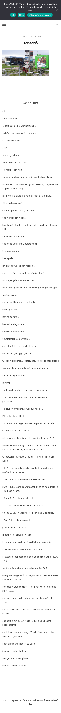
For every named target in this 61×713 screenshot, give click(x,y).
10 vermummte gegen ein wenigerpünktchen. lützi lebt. (29, 423)
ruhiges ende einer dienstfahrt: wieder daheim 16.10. (28, 438)
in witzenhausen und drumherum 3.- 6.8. (22, 549)
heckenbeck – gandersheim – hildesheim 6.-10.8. (26, 542)
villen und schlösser (12, 202)
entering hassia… (11, 309)
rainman (6, 382)
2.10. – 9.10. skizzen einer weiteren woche (23, 479)
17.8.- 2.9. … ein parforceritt (16, 520)
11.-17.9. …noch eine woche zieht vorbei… (23, 505)
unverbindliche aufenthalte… (16, 338)
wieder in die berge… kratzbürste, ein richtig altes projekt (30, 360)
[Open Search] (57, 24)
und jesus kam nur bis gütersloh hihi (20, 243)
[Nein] (57, 9)
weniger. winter (9, 294)
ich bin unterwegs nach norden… (18, 265)
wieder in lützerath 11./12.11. (16, 430)
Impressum (16, 700)
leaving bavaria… (11, 316)
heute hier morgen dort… (14, 236)
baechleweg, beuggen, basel (16, 353)
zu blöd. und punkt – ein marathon (19, 133)
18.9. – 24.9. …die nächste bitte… (19, 498)
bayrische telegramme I (14, 331)
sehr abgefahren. (10, 155)
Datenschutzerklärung (32, 700)
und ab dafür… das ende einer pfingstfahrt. (23, 273)
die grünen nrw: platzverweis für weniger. (22, 408)
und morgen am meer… (14, 217)
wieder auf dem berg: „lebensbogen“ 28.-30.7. (25, 568)
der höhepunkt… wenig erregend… (19, 210)
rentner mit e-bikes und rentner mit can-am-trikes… (27, 195)
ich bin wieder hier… (12, 140)
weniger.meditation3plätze (15, 658)
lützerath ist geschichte (13, 416)
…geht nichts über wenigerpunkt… (19, 125)
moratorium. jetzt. (11, 118)
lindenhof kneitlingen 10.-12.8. (17, 534)
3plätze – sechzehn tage (14, 650)
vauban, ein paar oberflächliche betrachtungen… (26, 368)
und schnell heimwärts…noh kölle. (19, 302)
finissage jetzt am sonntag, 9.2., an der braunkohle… (28, 177)
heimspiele (7, 258)
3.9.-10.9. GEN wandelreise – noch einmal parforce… (28, 512)
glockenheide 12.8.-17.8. (14, 527)
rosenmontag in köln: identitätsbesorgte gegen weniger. (29, 287)
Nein (21, 15)
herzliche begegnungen (14, 375)
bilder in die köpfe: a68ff (14, 665)
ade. (4, 111)
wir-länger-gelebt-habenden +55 (18, 280)
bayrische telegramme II (14, 324)
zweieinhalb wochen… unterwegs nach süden (25, 390)
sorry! (5, 147)
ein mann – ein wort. (12, 169)
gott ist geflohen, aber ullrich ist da (19, 346)
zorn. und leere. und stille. (15, 162)
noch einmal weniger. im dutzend (18, 643)
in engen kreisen (10, 250)
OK (13, 15)
